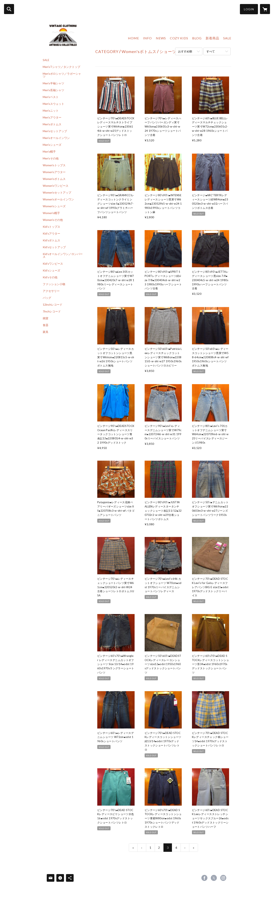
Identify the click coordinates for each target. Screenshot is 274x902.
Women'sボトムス (54, 179)
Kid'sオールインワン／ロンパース (63, 255)
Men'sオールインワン (56, 138)
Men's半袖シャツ (53, 83)
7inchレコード (52, 311)
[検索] (9, 9)
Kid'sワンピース (53, 263)
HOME (133, 38)
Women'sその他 (53, 219)
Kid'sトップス (51, 226)
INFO (147, 38)
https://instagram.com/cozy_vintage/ (223, 878)
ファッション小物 (54, 284)
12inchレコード (52, 304)
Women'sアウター (54, 172)
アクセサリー (51, 291)
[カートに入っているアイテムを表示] (265, 9)
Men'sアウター (52, 117)
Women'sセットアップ (57, 192)
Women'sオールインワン (58, 199)
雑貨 (45, 318)
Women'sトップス (54, 165)
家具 (45, 332)
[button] (249, 9)
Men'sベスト (51, 97)
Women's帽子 (51, 213)
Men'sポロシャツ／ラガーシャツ (62, 75)
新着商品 (212, 38)
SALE (46, 60)
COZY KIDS (179, 38)
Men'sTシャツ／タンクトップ (61, 66)
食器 (45, 325)
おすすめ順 (185, 51)
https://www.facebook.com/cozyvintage (204, 878)
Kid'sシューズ (51, 270)
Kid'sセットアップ (54, 247)
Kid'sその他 (50, 277)
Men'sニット (51, 110)
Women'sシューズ (54, 206)
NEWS (161, 38)
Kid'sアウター (51, 233)
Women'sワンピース (55, 185)
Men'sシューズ (52, 144)
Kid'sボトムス (51, 240)
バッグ (47, 297)
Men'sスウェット (53, 103)
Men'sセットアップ (55, 131)
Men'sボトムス (52, 124)
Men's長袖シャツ (53, 90)
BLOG (197, 38)
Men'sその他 (51, 158)
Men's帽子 (49, 151)
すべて (210, 51)
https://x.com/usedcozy (214, 878)
